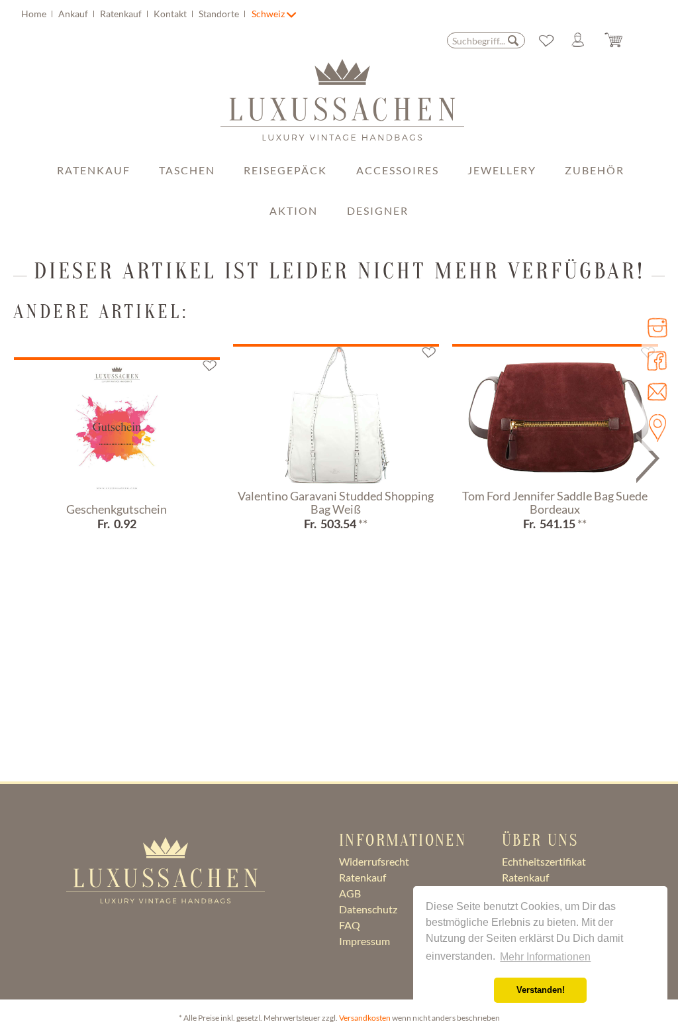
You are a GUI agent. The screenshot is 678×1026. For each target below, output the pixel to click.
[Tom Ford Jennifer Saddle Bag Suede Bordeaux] (555, 415)
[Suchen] (513, 40)
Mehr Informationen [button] (545, 956)
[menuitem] (135, 13)
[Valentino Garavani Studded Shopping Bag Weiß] (336, 415)
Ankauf (74, 13)
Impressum (364, 941)
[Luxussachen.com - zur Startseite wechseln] (342, 106)
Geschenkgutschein (116, 509)
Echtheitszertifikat (544, 861)
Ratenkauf (122, 13)
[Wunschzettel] (546, 40)
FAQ (349, 925)
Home (34, 13)
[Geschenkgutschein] (117, 428)
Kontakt (171, 13)
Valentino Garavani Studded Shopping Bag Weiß (336, 503)
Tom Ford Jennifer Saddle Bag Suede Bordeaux (555, 503)
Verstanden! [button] (540, 990)
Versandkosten (365, 1018)
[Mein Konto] (583, 40)
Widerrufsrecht (374, 861)
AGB (350, 893)
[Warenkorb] (624, 40)
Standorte (220, 13)
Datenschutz (368, 909)
